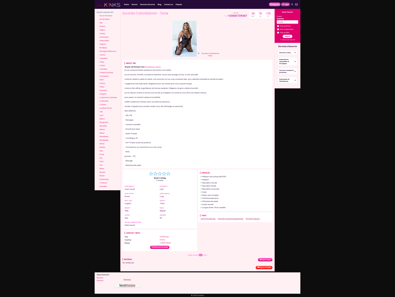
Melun (102, 133)
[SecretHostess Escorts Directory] (127, 286)
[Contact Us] (296, 4)
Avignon (103, 44)
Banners (100, 278)
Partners (100, 280)
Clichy (102, 62)
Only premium (285, 26)
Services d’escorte (147, 4)
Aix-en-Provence (106, 16)
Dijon (102, 79)
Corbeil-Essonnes (106, 72)
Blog (159, 4)
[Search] (292, 4)
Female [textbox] (280, 22)
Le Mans (103, 104)
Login (286, 4)
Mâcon (102, 119)
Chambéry (103, 58)
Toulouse (103, 183)
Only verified (284, 32)
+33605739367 (237, 16)
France (158, 67)
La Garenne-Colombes (108, 97)
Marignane (104, 122)
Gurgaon (103, 94)
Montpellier (104, 140)
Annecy (102, 33)
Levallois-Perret (106, 108)
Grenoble (103, 90)
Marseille (103, 126)
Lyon (101, 115)
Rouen (102, 176)
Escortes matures (252, 219)
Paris (101, 161)
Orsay (102, 154)
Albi (101, 23)
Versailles (103, 186)
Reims (102, 168)
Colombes (103, 69)
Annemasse (104, 37)
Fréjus (102, 87)
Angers (102, 30)
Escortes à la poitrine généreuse (230, 219)
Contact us (168, 4)
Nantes (102, 147)
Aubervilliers (104, 40)
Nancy (102, 143)
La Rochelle (104, 101)
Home (126, 4)
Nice (101, 151)
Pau (101, 165)
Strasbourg (149, 67)
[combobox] (287, 22)
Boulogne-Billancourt (108, 51)
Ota (101, 158)
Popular (179, 4)
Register (275, 4)
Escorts (135, 4)
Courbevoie (104, 76)
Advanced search (288, 40)
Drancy (102, 83)
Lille (101, 112)
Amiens (102, 26)
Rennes (102, 172)
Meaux (102, 129)
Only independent (286, 29)
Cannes (102, 55)
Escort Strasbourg (208, 219)
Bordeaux (103, 48)
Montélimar (104, 136)
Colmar (102, 65)
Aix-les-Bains (105, 19)
